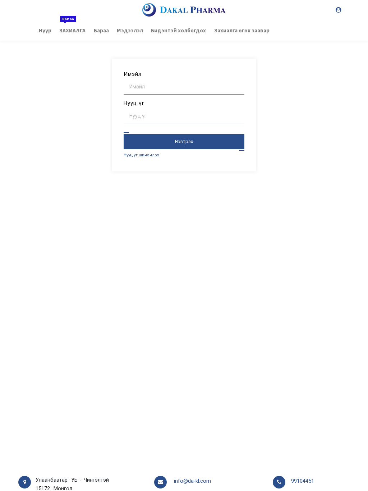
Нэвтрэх (184, 141)
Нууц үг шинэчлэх (141, 154)
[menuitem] (45, 30)
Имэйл (133, 74)
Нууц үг (134, 103)
